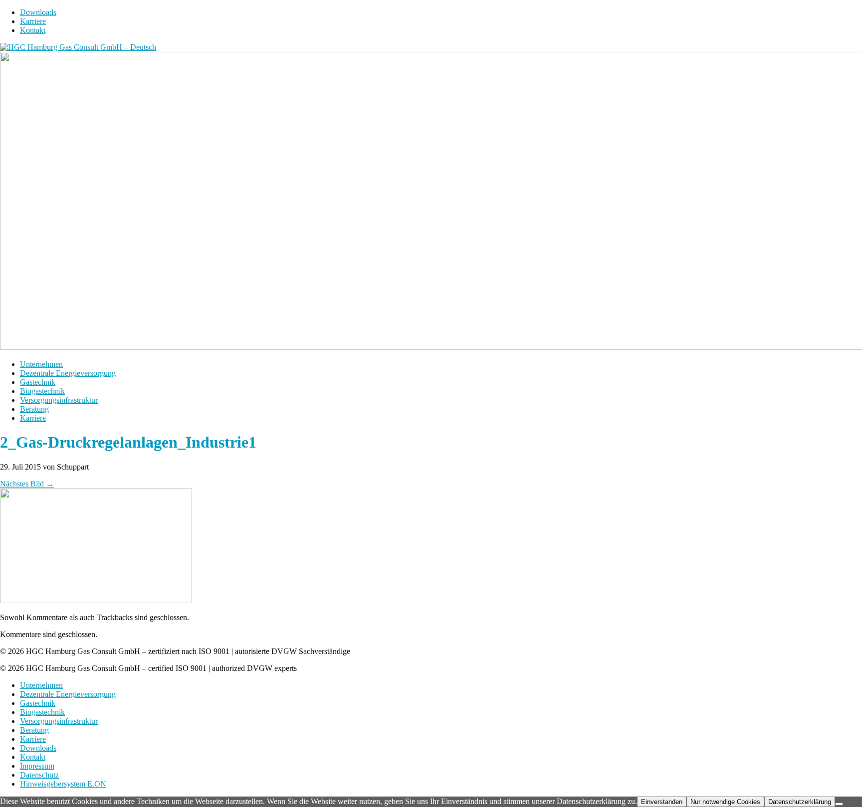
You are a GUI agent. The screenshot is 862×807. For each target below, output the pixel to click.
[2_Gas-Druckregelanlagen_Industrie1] (96, 600)
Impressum (37, 766)
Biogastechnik (42, 391)
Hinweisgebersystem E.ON (63, 784)
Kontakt (32, 30)
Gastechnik (37, 382)
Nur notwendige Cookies (725, 802)
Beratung (34, 409)
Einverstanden (661, 802)
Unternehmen (41, 364)
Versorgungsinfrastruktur (59, 400)
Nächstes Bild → (27, 484)
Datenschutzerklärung (799, 802)
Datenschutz (39, 775)
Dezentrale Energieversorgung (68, 373)
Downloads (38, 12)
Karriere (33, 21)
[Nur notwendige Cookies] (839, 804)
